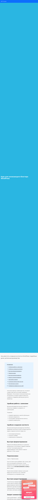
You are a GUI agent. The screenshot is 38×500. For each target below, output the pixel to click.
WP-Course (3, 1)
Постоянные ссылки (14, 383)
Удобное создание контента (15, 369)
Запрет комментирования (15, 377)
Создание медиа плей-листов (16, 381)
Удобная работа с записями (15, 367)
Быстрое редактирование (15, 375)
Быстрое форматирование (15, 371)
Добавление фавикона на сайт (16, 385)
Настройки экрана (13, 379)
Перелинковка (12, 373)
